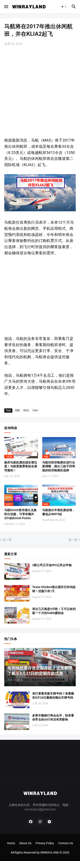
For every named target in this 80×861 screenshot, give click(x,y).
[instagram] (40, 821)
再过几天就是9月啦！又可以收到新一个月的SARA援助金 (54, 611)
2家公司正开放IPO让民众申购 (52, 565)
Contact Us (65, 843)
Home (11, 843)
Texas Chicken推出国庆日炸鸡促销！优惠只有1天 (54, 589)
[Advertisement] (40, 92)
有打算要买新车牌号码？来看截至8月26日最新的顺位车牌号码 (53, 695)
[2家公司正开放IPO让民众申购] (16, 571)
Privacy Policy (45, 843)
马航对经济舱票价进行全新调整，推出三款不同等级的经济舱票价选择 (58, 466)
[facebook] (30, 821)
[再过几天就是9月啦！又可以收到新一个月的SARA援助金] (16, 615)
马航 (17, 410)
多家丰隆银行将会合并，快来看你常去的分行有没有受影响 (53, 717)
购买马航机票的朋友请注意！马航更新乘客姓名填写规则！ (20, 466)
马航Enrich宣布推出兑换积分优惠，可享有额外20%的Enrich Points (20, 514)
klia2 (26, 410)
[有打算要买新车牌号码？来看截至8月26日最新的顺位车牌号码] (16, 700)
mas (35, 410)
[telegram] (49, 821)
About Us (25, 843)
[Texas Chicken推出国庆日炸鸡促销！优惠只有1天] (16, 593)
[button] (6, 6)
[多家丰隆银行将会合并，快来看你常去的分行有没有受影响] (16, 721)
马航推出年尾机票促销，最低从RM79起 (58, 512)
